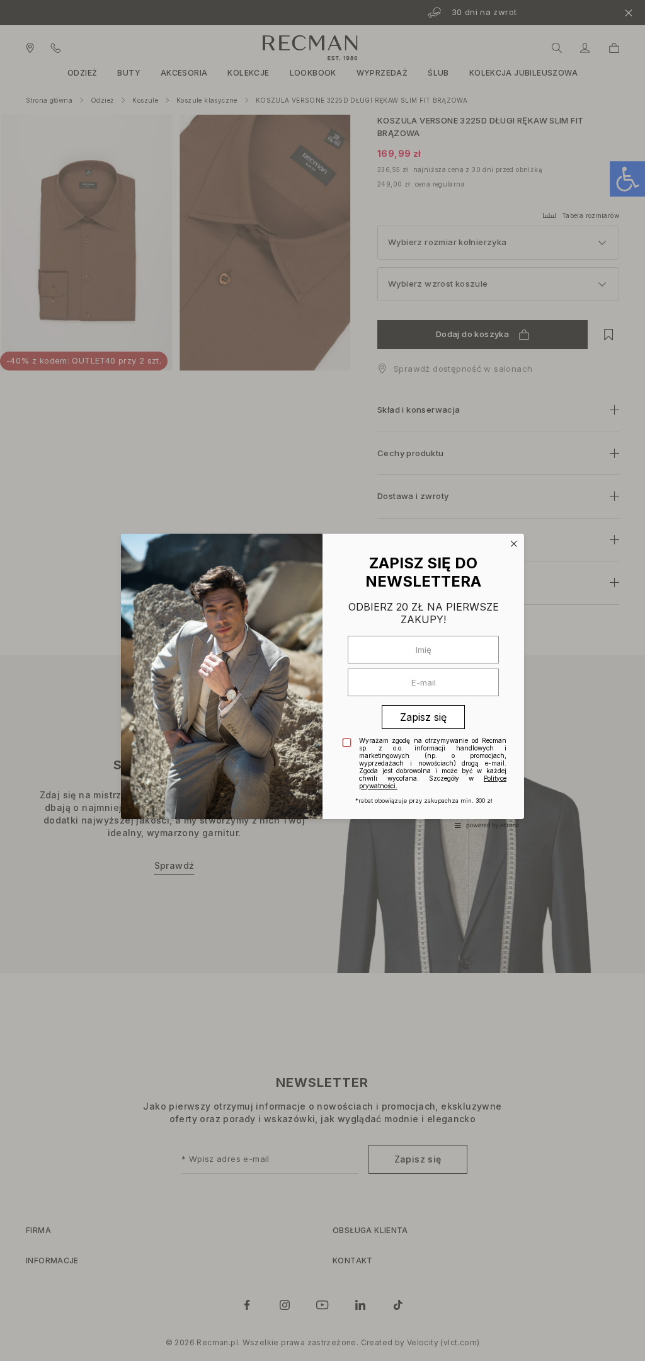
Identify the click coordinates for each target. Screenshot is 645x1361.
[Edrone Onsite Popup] (322, 680)
